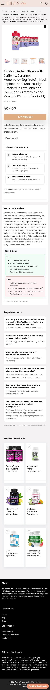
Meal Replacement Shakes (13, 14)
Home (4, 11)
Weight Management (29, 11)
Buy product (25, 117)
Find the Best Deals (38, 686)
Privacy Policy (7, 631)
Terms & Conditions (10, 635)
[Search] (41, 3)
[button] (45, 26)
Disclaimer (6, 638)
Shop (13, 11)
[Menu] (3, 3)
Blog (3, 617)
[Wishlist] (46, 3)
